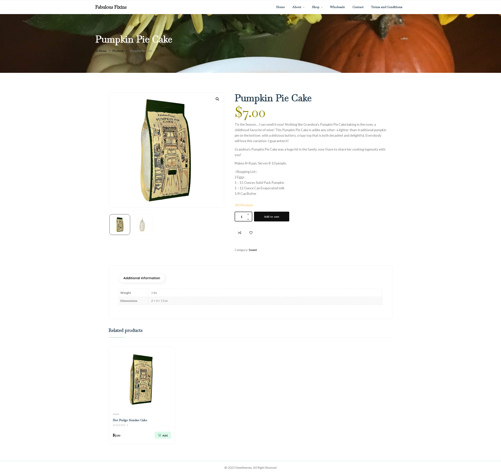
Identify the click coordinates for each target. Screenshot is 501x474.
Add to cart (271, 216)
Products (118, 50)
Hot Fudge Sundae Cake (130, 420)
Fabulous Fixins (111, 7)
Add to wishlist (251, 232)
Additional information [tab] (141, 278)
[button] (217, 99)
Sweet (253, 250)
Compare (239, 232)
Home (103, 50)
